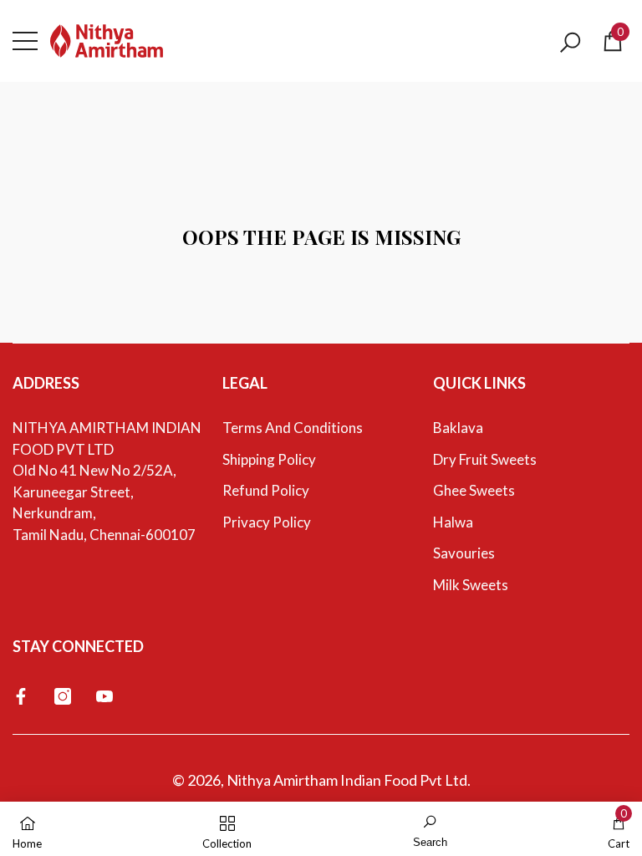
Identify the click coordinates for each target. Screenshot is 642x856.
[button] (570, 42)
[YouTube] (104, 696)
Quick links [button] (479, 383)
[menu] (25, 41)
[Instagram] (63, 696)
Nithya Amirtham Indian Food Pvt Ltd (347, 780)
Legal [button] (245, 383)
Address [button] (46, 383)
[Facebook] (21, 696)
